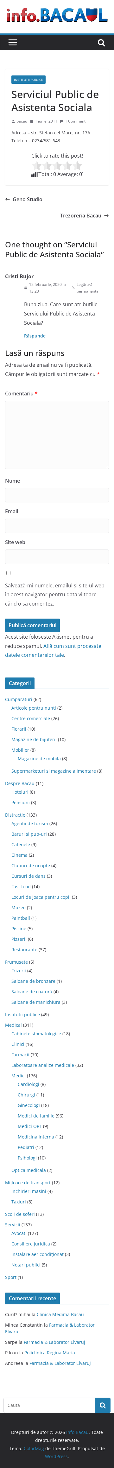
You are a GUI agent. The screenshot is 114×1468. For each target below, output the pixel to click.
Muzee (18, 907)
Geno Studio (27, 199)
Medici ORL (30, 1126)
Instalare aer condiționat (37, 1254)
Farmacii (20, 1055)
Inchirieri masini (28, 1191)
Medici (18, 1076)
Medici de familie (36, 1116)
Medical (13, 1025)
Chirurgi (26, 1095)
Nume (12, 480)
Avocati (19, 1233)
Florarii (18, 729)
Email (11, 511)
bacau (21, 121)
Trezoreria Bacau (80, 215)
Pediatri (26, 1147)
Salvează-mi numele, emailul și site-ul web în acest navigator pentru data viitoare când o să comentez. (54, 594)
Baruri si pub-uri (29, 834)
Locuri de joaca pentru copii (41, 897)
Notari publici (26, 1265)
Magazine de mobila (39, 758)
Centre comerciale (30, 718)
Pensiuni (20, 802)
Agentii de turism (29, 823)
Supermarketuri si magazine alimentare (53, 771)
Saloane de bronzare (33, 981)
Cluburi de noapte (30, 865)
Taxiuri (18, 1202)
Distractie (15, 815)
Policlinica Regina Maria (49, 1353)
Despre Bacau (20, 783)
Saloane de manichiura (35, 1002)
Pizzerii (19, 939)
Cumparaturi (18, 699)
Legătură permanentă (87, 288)
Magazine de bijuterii (34, 739)
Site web (15, 542)
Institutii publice (28, 79)
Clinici (17, 1044)
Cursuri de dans (28, 876)
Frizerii (18, 971)
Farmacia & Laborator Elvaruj (54, 1342)
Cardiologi (28, 1084)
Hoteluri (19, 792)
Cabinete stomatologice (36, 1034)
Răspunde (35, 336)
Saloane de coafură (31, 992)
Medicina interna (36, 1137)
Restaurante (24, 950)
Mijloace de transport (28, 1183)
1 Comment (75, 121)
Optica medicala (28, 1170)
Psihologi (27, 1158)
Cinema (19, 855)
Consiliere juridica (30, 1244)
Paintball (20, 918)
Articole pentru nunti (33, 708)
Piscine (18, 928)
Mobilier (20, 750)
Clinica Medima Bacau (60, 1314)
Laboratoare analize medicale (42, 1065)
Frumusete (16, 962)
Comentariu (21, 393)
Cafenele (20, 844)
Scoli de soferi (20, 1214)
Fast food (21, 886)
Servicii (12, 1225)
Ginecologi (29, 1105)
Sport (10, 1277)
